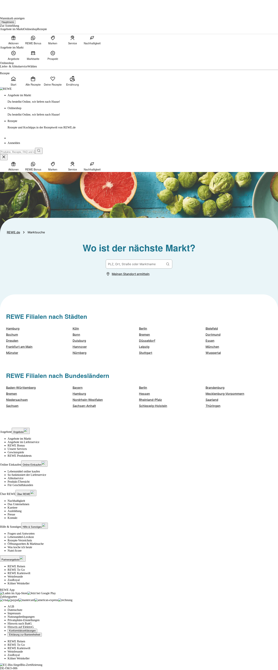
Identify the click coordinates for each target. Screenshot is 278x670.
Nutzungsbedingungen (21, 616)
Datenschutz (15, 609)
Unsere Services (17, 448)
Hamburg (12, 328)
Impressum (14, 613)
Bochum (12, 334)
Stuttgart (145, 353)
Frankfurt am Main (19, 347)
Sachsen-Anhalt (84, 406)
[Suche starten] (39, 151)
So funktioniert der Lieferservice (27, 474)
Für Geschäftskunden (20, 485)
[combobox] (17, 152)
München (212, 347)
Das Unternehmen (18, 504)
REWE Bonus (16, 445)
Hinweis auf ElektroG (21, 627)
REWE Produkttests (20, 455)
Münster (12, 353)
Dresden (12, 340)
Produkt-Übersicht (19, 481)
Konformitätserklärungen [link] (22, 630)
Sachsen (12, 406)
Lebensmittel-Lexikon (21, 537)
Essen (210, 340)
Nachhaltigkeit (16, 500)
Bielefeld (212, 328)
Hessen (144, 394)
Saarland (212, 400)
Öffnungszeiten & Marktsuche (26, 543)
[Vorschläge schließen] (4, 157)
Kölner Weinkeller (19, 583)
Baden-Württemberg (21, 387)
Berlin (143, 328)
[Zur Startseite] (13, 5)
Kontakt (12, 517)
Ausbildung (15, 511)
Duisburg (79, 340)
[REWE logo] (6, 88)
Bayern (78, 387)
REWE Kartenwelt (19, 573)
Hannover (80, 347)
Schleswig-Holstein (153, 406)
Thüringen (213, 406)
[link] (143, 98)
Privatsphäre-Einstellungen (24, 620)
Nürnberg (79, 353)
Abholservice (15, 478)
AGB (11, 606)
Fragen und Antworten (21, 533)
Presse (11, 514)
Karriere (12, 507)
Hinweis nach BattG (20, 623)
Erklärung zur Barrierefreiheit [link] (24, 634)
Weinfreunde (15, 576)
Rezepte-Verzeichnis (20, 540)
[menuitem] (13, 40)
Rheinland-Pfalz (150, 400)
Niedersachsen (17, 400)
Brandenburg (215, 387)
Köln (76, 328)
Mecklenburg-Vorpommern (225, 394)
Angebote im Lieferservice (23, 442)
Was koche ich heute (20, 547)
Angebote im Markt (19, 438)
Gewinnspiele (16, 452)
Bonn (76, 334)
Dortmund (213, 334)
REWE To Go (16, 569)
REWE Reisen (16, 566)
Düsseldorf (147, 340)
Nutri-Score (15, 550)
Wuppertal (213, 353)
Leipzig (144, 347)
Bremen (144, 334)
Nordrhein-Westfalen (88, 400)
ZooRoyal (14, 580)
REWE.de (13, 232)
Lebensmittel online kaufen (24, 471)
